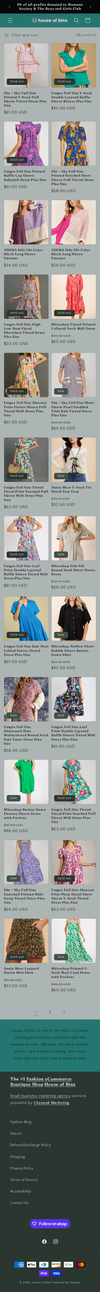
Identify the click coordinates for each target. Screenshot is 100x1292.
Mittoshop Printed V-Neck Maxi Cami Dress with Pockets (70, 973)
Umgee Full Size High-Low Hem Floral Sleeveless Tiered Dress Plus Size (24, 330)
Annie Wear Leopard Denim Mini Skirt (21, 970)
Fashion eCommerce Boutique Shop (41, 1081)
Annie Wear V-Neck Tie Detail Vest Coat (71, 489)
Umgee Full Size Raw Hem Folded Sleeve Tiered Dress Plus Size (26, 650)
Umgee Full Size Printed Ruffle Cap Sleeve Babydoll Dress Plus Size (25, 175)
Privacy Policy (21, 1168)
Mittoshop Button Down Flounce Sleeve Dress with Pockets (25, 814)
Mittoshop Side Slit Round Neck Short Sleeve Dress (73, 570)
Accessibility (20, 1191)
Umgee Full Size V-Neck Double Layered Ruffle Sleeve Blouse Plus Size (71, 97)
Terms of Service (24, 1180)
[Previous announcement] (9, 6)
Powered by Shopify (66, 1282)
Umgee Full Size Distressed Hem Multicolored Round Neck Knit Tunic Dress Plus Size (26, 735)
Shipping (17, 1157)
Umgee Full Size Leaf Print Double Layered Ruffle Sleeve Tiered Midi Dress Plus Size (26, 572)
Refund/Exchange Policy (30, 1145)
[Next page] (63, 1012)
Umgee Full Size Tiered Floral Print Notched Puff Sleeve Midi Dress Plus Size (26, 493)
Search (16, 1134)
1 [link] (36, 1012)
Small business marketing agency (40, 1096)
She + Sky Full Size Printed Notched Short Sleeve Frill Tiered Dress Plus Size (72, 177)
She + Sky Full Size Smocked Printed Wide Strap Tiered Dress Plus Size (24, 896)
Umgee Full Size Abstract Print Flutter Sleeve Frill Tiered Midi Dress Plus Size (25, 409)
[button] (10, 20)
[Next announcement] (90, 6)
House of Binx (42, 1282)
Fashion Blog (20, 1122)
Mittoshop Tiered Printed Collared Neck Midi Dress (73, 326)
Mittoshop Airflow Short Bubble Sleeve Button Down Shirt (72, 650)
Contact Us (19, 1203)
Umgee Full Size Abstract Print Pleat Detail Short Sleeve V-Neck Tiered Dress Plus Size (72, 896)
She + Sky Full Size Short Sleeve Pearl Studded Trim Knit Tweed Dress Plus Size (72, 409)
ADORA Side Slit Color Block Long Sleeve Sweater (23, 254)
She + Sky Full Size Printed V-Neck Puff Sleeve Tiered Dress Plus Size (25, 99)
